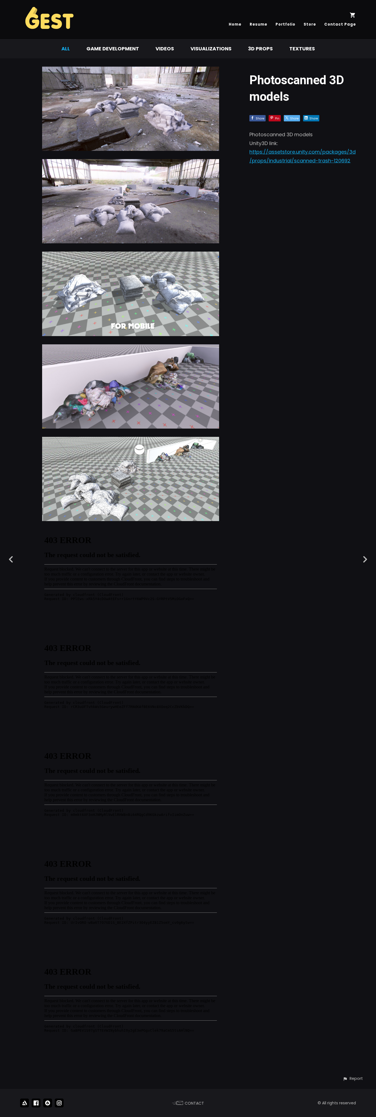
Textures (302, 48)
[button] (352, 1078)
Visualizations (210, 48)
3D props (260, 48)
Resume (258, 24)
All (65, 48)
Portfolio (285, 24)
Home (235, 24)
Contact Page (340, 24)
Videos (165, 48)
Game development (112, 48)
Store (310, 24)
